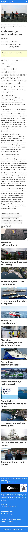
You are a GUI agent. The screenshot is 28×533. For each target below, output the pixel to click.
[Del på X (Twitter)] (13, 47)
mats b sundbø (6, 220)
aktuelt (4, 213)
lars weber (5, 223)
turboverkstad (14, 213)
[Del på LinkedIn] (15, 47)
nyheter (15, 218)
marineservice (17, 220)
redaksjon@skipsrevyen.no (9, 482)
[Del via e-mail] (17, 47)
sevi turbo (17, 216)
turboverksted (16, 223)
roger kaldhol (6, 218)
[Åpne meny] (26, 1)
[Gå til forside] (12, 2)
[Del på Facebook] (10, 47)
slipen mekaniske (7, 216)
